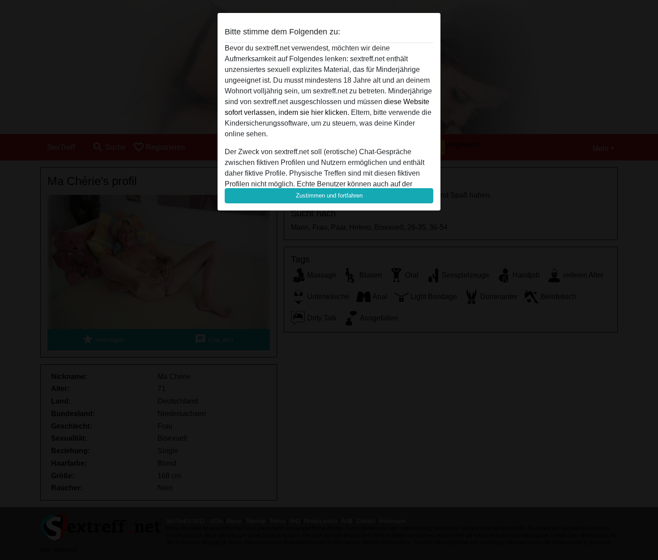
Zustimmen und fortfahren (329, 195)
